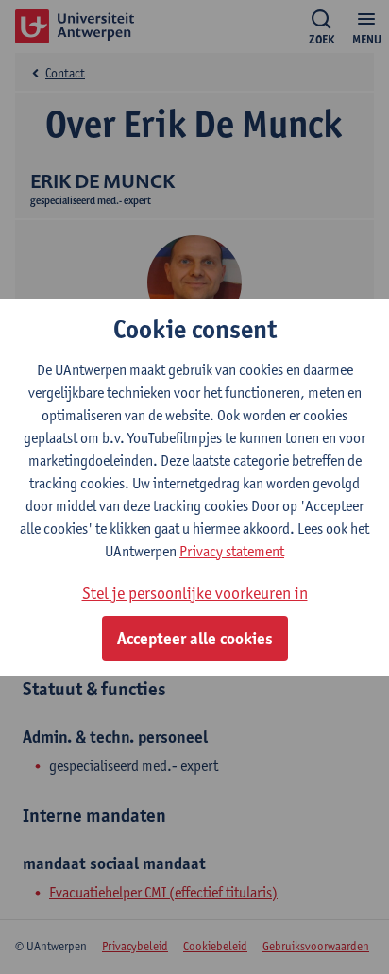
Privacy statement (231, 551)
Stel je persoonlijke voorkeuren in (195, 593)
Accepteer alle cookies (195, 638)
